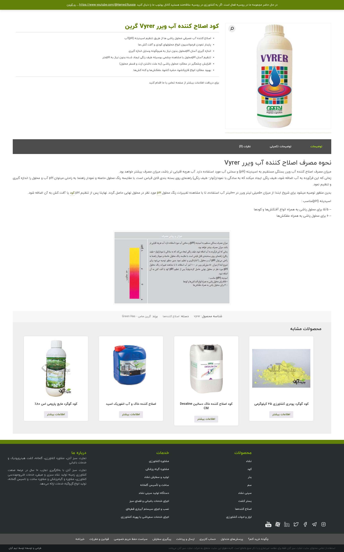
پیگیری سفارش (161, 539)
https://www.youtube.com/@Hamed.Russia (107, 5)
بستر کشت (245, 501)
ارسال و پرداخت (185, 539)
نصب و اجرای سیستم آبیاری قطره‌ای (147, 509)
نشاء (249, 461)
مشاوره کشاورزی (159, 461)
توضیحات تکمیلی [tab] (280, 146)
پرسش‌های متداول (232, 539)
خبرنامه (79, 539)
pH (159, 193)
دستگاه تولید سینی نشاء (154, 493)
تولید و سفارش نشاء (156, 477)
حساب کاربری (207, 539)
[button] (232, 28)
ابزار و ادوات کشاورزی (239, 517)
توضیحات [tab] (316, 146)
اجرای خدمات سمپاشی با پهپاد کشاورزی (145, 517)
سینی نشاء (245, 493)
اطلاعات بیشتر (281, 414)
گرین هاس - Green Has (136, 316)
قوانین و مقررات (99, 539)
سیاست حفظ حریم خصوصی (131, 539)
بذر (250, 477)
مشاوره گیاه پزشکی (157, 469)
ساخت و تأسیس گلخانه (154, 485)
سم (249, 485)
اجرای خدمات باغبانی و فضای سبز (149, 501)
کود (72, 193)
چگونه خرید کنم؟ (258, 539)
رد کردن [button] (71, 5)
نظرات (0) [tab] (245, 146)
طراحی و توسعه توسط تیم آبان (25, 548)
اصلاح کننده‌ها (171, 316)
